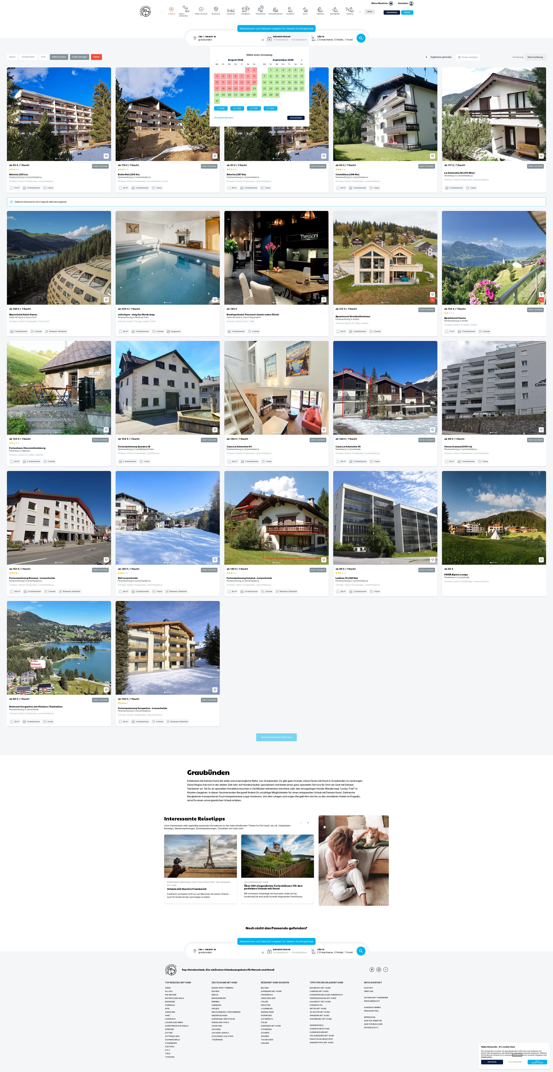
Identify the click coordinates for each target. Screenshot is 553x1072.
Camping (320, 14)
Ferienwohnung (275, 14)
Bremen (215, 1002)
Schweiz (265, 1033)
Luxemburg (267, 1008)
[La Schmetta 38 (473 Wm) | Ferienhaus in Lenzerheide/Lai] (494, 114)
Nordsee (169, 1029)
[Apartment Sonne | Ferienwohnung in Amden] (494, 258)
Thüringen (217, 1040)
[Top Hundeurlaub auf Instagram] (378, 969)
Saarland (217, 1026)
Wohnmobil (335, 14)
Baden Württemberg (222, 988)
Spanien (265, 1036)
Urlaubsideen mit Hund (322, 1036)
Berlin (215, 995)
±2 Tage (237, 108)
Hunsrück (170, 1019)
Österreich (267, 1019)
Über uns (368, 991)
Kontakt (368, 988)
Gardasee (170, 1012)
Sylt (167, 1050)
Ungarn (265, 1043)
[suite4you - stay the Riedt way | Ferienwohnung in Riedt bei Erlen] (168, 258)
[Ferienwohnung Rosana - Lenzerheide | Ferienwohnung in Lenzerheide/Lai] (59, 518)
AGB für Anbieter (373, 1021)
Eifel (167, 1008)
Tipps (369, 12)
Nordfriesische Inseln (176, 1026)
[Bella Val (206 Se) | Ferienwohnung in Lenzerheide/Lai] (168, 114)
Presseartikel (371, 1011)
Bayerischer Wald (174, 998)
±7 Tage (271, 108)
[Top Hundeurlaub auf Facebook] (372, 969)
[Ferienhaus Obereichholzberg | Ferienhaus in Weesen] (59, 388)
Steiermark (171, 1043)
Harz (167, 1015)
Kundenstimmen (372, 1007)
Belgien (265, 988)
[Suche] (361, 38)
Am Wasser (170, 995)
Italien (264, 1002)
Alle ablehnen (515, 1062)
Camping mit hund (319, 991)
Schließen (296, 118)
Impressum (369, 1017)
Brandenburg (219, 998)
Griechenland (268, 998)
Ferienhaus (261, 14)
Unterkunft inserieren (376, 998)
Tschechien (267, 1040)
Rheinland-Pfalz (220, 1022)
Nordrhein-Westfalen (223, 1019)
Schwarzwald (172, 1040)
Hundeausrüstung (320, 1029)
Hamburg (216, 1005)
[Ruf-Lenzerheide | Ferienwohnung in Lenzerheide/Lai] (168, 518)
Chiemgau (170, 1005)
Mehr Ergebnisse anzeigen (276, 737)
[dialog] (514, 1056)
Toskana (170, 1057)
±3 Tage (254, 108)
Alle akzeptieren (537, 1062)
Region (12, 57)
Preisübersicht (372, 1001)
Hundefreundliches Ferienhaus (326, 995)
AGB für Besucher (373, 1024)
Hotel (305, 14)
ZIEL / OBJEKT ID (207, 36)
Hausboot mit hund (320, 1002)
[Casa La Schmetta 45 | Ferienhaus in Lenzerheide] (385, 388)
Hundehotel (316, 1005)
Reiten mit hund (318, 1008)
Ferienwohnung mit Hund (323, 998)
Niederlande (267, 1012)
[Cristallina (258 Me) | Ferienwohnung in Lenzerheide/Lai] (385, 114)
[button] (405, 3)
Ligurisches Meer (174, 1022)
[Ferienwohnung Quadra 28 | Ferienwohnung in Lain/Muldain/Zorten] (168, 388)
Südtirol (170, 1047)
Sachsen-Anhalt (220, 1033)
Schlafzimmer (28, 57)
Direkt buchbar (59, 57)
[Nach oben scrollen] (385, 969)
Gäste (320, 36)
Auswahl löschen (223, 117)
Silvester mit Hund (320, 1012)
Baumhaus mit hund (320, 988)
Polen (264, 1022)
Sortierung (518, 57)
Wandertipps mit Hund (321, 1042)
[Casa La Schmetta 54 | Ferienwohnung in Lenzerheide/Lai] (276, 388)
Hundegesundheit (319, 1032)
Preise (407, 12)
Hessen (215, 1008)
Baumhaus (245, 14)
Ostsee (169, 1033)
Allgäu (169, 991)
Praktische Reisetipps (321, 1039)
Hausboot (290, 14)
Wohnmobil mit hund (321, 1019)
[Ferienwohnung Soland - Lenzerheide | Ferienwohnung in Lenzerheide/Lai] (276, 518)
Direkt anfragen (183, 15)
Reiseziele (216, 14)
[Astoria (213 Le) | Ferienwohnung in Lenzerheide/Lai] (59, 114)
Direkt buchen (201, 14)
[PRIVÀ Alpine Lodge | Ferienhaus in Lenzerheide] (494, 518)
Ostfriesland (172, 1036)
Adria (168, 988)
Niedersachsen (219, 1015)
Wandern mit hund (319, 1015)
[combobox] (231, 41)
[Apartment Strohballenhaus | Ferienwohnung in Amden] (385, 258)
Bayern (215, 991)
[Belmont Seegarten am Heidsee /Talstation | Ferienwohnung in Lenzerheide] (59, 648)
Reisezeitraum (281, 36)
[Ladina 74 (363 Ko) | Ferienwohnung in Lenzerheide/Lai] (385, 518)
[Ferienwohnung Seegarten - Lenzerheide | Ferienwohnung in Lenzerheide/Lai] (168, 648)
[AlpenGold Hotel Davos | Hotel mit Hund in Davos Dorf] (59, 258)
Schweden (266, 1029)
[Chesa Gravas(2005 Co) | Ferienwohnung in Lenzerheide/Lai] (494, 388)
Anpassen (492, 1062)
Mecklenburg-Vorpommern (226, 1012)
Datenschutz (371, 1027)
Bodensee (170, 1002)
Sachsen (216, 1029)
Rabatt (96, 57)
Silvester (231, 14)
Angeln (350, 14)
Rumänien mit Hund (271, 1026)
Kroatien (265, 1005)
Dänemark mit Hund (271, 991)
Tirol (168, 1053)
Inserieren (392, 12)
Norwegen (266, 1015)
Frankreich (267, 995)
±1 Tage (221, 108)
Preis (43, 57)
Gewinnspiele (316, 1025)
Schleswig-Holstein (222, 1036)
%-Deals (171, 14)
